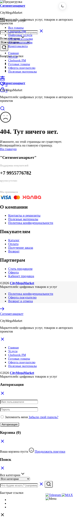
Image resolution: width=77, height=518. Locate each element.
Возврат (14, 251)
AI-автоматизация (20, 42)
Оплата (13, 244)
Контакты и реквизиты (24, 215)
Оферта (13, 272)
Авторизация (9, 424)
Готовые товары (19, 64)
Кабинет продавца (21, 276)
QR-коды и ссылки (20, 38)
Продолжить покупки (50, 451)
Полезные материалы (22, 71)
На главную (8, 149)
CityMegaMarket (22, 283)
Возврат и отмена (20, 301)
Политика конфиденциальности (30, 223)
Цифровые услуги (20, 35)
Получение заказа (20, 247)
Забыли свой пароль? (43, 417)
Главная (13, 53)
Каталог (14, 240)
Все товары (16, 27)
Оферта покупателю (21, 67)
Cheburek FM (17, 31)
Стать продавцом (20, 268)
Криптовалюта (18, 46)
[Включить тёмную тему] (62, 6)
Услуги (12, 56)
